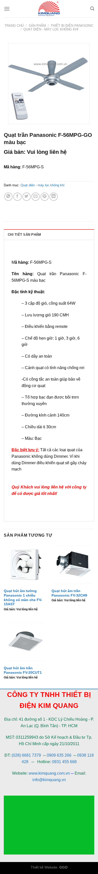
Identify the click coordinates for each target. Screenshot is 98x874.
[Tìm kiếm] (92, 8)
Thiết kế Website (44, 867)
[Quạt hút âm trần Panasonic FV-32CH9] (73, 564)
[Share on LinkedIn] (54, 197)
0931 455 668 (64, 762)
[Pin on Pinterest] (44, 197)
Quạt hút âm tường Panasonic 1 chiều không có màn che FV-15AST (23, 597)
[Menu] (7, 8)
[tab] (49, 234)
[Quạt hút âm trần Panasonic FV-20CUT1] (25, 642)
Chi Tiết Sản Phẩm (24, 234)
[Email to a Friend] (35, 197)
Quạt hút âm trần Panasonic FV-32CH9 (69, 593)
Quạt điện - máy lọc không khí (50, 29)
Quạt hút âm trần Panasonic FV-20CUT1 (23, 670)
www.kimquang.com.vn (49, 773)
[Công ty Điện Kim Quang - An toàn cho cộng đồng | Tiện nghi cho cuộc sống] (49, 8)
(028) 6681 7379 (27, 755)
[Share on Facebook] (17, 197)
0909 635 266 (59, 755)
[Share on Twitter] (26, 197)
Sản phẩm (37, 25)
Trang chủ (14, 25)
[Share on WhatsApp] (8, 197)
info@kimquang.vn (49, 780)
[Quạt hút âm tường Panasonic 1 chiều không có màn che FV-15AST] (25, 564)
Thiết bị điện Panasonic (72, 25)
